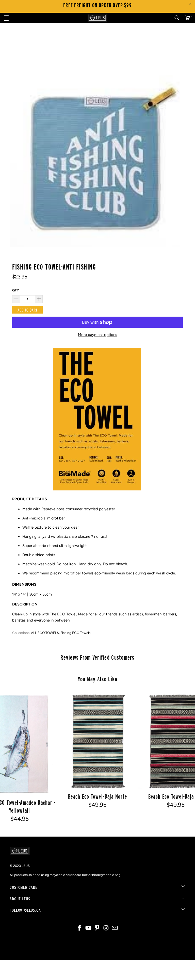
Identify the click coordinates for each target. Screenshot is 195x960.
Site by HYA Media (97, 952)
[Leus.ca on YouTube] (88, 928)
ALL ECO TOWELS (45, 633)
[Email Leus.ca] (115, 928)
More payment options (97, 334)
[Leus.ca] (97, 18)
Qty (15, 290)
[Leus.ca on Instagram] (106, 928)
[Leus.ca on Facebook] (80, 928)
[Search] (178, 18)
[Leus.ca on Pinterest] (97, 928)
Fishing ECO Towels (75, 633)
